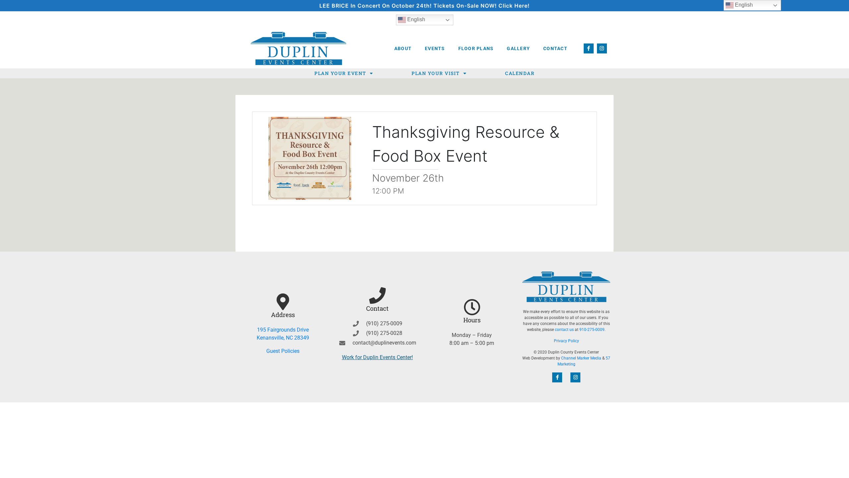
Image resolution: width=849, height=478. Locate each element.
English (415, 19)
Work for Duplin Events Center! (377, 357)
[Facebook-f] (589, 48)
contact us (564, 329)
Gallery (518, 48)
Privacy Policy (566, 341)
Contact (555, 48)
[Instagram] (602, 48)
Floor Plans (476, 48)
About (403, 48)
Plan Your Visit (436, 73)
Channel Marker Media (581, 358)
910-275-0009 (592, 329)
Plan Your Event (340, 73)
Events (435, 48)
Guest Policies (282, 351)
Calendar (520, 73)
